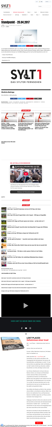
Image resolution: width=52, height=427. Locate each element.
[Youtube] (26, 328)
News (29, 12)
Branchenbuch (45, 14)
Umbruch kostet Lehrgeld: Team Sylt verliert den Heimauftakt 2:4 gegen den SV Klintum (19, 287)
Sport (35, 12)
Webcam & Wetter (44, 12)
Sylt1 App (17, 14)
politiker (21, 103)
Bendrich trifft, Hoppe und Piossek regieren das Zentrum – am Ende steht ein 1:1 (17, 284)
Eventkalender (7, 12)
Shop (37, 14)
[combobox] (44, 6)
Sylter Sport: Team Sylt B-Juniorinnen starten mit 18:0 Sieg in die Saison (16, 278)
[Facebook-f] (22, 328)
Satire (32, 14)
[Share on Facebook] (14, 46)
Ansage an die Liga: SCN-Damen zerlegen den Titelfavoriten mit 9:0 (15, 290)
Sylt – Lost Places (39, 356)
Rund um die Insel (7, 14)
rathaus (26, 103)
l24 (13, 103)
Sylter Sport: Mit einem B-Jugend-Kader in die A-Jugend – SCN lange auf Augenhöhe (18, 281)
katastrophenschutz (6, 103)
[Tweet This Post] (22, 46)
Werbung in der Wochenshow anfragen (26, 191)
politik (16, 103)
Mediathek (24, 14)
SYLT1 (7, 26)
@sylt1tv (3, 196)
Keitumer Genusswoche (18, 12)
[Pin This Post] (30, 46)
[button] (26, 76)
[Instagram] (30, 328)
